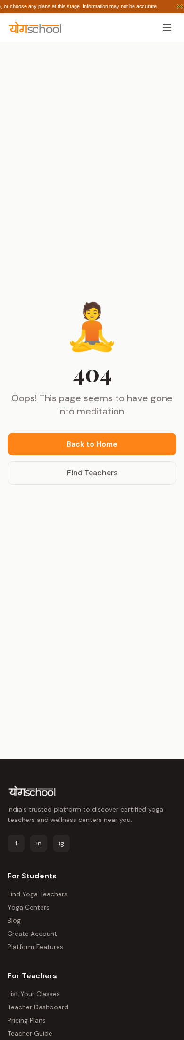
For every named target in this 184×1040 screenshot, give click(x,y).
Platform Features (35, 946)
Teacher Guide (30, 1033)
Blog (14, 920)
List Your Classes (34, 994)
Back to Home (92, 444)
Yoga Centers (29, 907)
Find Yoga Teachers (37, 894)
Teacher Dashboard (38, 1007)
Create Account (32, 933)
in (39, 843)
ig (61, 843)
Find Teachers (92, 473)
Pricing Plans (27, 1020)
